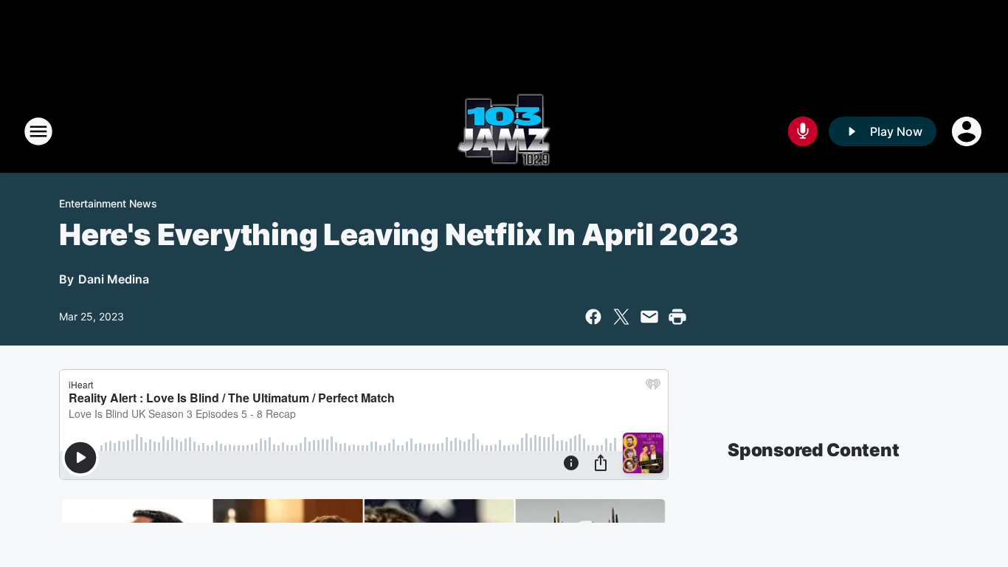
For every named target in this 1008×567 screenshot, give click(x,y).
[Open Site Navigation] (38, 131)
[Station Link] (504, 131)
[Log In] (968, 131)
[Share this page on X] (621, 316)
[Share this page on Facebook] (593, 316)
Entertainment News (108, 203)
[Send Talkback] (803, 131)
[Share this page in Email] (649, 316)
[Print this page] (677, 316)
